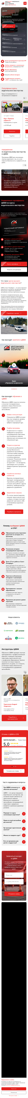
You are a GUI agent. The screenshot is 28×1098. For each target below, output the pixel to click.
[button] (12, 131)
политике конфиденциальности (13, 1085)
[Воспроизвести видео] (14, 365)
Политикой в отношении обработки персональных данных (14, 889)
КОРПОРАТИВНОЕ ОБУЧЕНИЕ (10, 47)
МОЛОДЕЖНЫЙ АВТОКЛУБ (18, 39)
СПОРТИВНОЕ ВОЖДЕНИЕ (9, 51)
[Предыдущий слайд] (1, 365)
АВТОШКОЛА (6, 39)
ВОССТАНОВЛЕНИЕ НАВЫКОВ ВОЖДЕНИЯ (13, 43)
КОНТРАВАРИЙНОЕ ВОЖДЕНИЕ (11, 35)
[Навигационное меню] (25, 3)
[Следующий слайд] (27, 365)
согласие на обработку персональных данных (12, 887)
